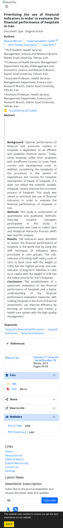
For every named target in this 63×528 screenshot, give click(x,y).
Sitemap (10, 471)
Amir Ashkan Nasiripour (22, 45)
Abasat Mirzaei (13, 41)
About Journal (13, 455)
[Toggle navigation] (30, 6)
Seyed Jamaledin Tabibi (41, 41)
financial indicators (32, 333)
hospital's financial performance (24, 329)
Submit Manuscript (16, 463)
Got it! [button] (9, 524)
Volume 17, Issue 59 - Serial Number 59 (45, 358)
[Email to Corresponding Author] (56, 40)
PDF (19, 389)
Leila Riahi (48, 45)
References (17, 343)
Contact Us (12, 467)
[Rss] (15, 510)
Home (9, 451)
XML (14, 384)
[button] (32, 517)
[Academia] (8, 510)
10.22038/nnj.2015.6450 (22, 110)
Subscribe (50, 500)
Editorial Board (14, 459)
